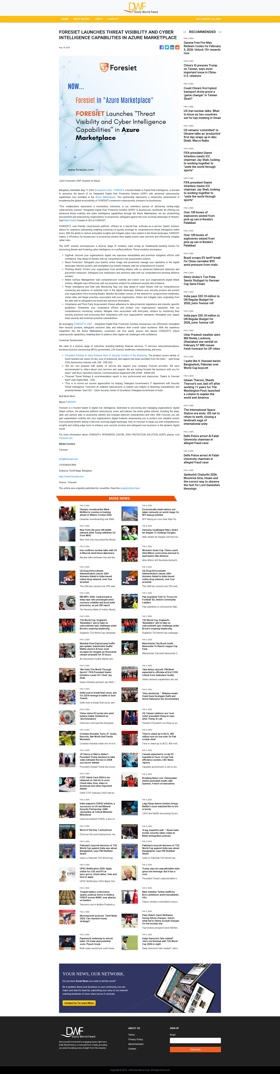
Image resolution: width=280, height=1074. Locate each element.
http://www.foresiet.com (71, 476)
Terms (131, 1034)
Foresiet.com (65, 438)
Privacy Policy (135, 1039)
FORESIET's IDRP (83, 324)
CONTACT (113, 19)
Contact (132, 1048)
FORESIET (118, 190)
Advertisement (135, 1044)
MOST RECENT (82, 19)
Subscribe (195, 1049)
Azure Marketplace (106, 197)
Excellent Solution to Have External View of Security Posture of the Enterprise (106, 355)
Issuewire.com (103, 190)
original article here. (130, 488)
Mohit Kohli (70, 220)
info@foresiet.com (68, 459)
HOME (65, 19)
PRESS (99, 19)
